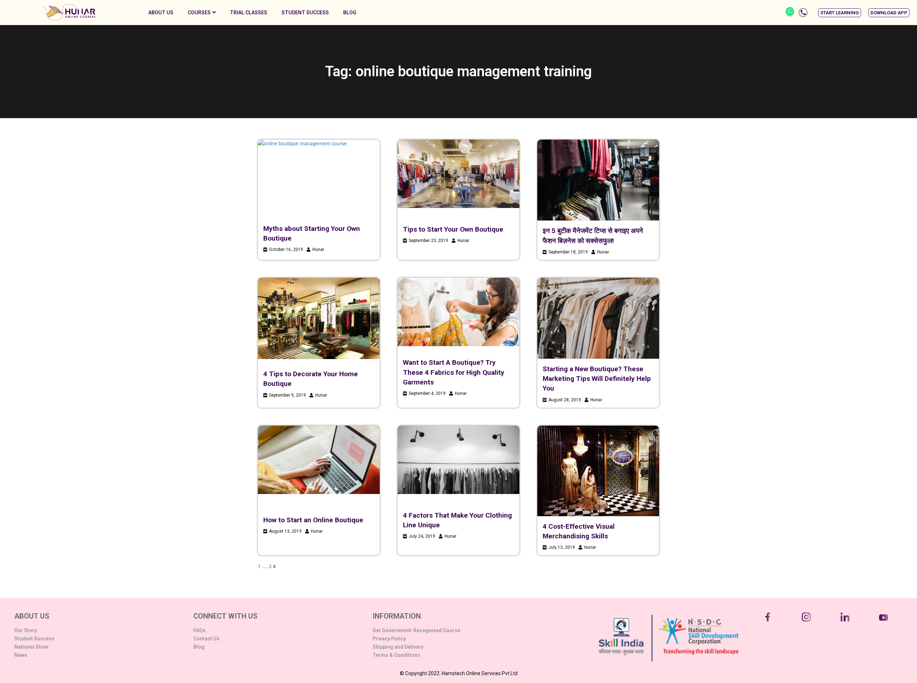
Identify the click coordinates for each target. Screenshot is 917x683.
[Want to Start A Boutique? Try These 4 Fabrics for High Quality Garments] (458, 312)
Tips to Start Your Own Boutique (453, 229)
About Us (160, 12)
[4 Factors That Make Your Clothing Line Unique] (458, 460)
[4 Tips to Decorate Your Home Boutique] (319, 318)
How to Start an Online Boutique (313, 520)
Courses (199, 12)
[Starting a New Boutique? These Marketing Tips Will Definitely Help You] (598, 318)
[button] (839, 12)
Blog (349, 12)
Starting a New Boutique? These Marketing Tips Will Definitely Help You (597, 378)
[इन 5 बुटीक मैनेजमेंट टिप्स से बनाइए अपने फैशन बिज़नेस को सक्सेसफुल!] (598, 180)
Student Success (305, 12)
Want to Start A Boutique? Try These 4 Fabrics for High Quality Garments (453, 372)
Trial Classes (248, 12)
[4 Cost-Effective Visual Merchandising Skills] (598, 471)
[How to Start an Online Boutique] (319, 460)
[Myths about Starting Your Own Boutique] (319, 178)
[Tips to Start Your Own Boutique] (458, 174)
